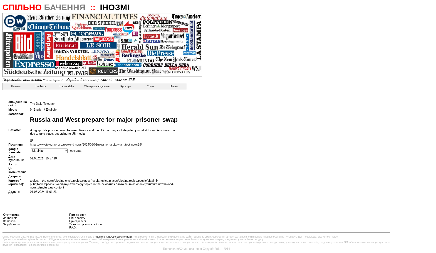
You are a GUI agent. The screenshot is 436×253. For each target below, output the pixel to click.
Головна (15, 86)
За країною (10, 218)
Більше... (174, 86)
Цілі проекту (77, 218)
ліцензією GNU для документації (113, 236)
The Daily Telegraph (43, 103)
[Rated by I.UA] (380, 215)
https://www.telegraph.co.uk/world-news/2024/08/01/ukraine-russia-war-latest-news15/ (86, 144)
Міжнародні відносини (96, 86)
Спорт (150, 86)
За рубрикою (11, 224)
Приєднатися (78, 221)
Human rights (66, 86)
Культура (125, 86)
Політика (40, 86)
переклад (75, 150)
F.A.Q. (73, 227)
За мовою (9, 221)
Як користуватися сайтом (85, 224)
